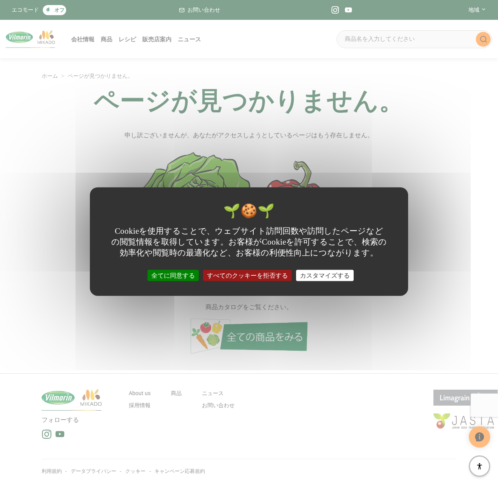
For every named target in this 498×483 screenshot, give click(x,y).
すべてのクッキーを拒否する (247, 275)
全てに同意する (173, 275)
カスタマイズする (325, 275)
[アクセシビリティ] (479, 466)
